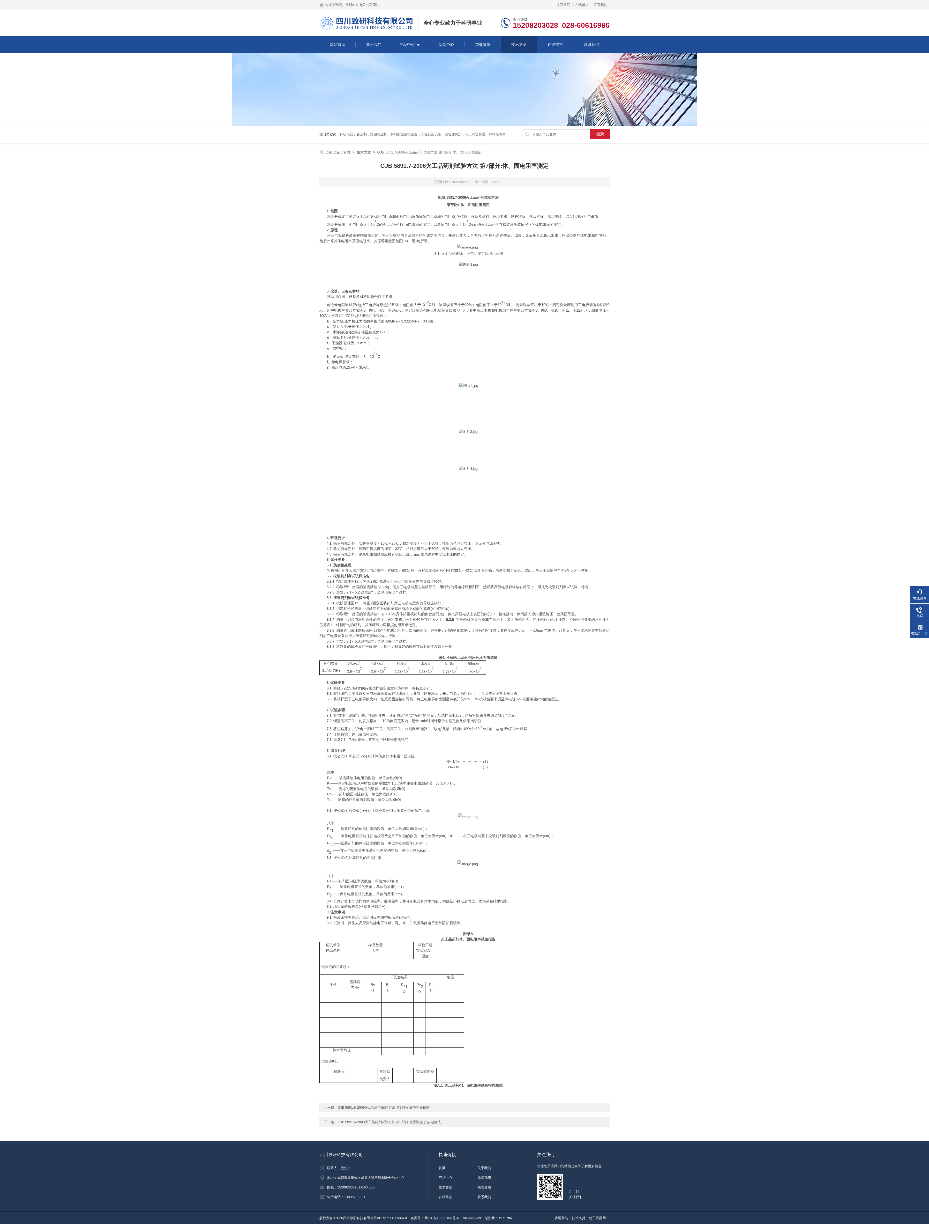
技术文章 (519, 45)
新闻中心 (446, 45)
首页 (347, 152)
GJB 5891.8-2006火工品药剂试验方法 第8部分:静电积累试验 (384, 1107)
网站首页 (337, 45)
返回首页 (563, 5)
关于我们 (374, 45)
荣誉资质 (482, 45)
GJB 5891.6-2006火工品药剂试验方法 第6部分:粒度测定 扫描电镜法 (389, 1122)
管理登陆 (561, 1218)
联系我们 (600, 5)
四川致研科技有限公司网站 (359, 5)
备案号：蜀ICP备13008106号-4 (435, 1218)
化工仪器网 (597, 1218)
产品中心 (407, 45)
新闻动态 (484, 1178)
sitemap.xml (472, 1218)
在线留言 (582, 5)
